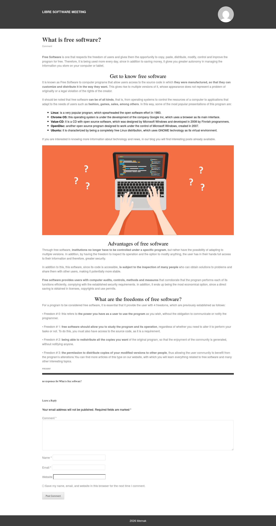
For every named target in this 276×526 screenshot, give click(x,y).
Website (47, 477)
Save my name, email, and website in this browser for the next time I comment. (95, 486)
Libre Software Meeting (64, 11)
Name (47, 457)
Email (46, 467)
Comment (47, 46)
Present (46, 369)
